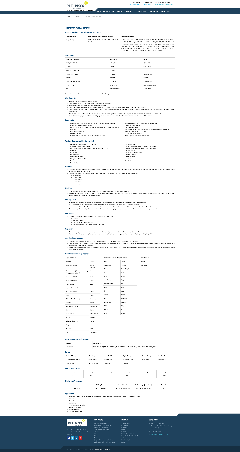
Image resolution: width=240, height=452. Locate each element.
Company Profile (109, 11)
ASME (123, 442)
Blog (168, 11)
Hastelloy (124, 429)
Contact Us (154, 11)
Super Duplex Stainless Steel (129, 436)
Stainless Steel (125, 423)
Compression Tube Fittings (102, 429)
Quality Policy (141, 11)
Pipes (95, 434)
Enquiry (162, 11)
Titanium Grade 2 (126, 440)
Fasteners (97, 438)
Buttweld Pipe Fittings (100, 423)
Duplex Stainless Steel (127, 434)
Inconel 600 (124, 425)
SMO (122, 438)
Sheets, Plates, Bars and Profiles (103, 440)
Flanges (96, 431)
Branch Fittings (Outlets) (101, 427)
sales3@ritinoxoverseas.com (163, 4)
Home (99, 11)
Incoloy (123, 431)
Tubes (96, 436)
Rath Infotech (99, 449)
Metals (119, 11)
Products (129, 11)
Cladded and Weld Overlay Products (104, 442)
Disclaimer (107, 449)
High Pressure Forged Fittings (102, 425)
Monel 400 (124, 427)
